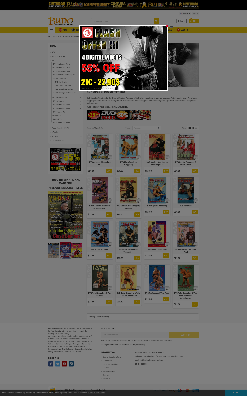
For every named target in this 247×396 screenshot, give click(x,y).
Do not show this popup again (97, 88)
